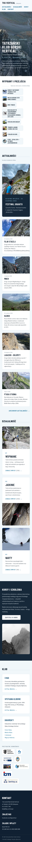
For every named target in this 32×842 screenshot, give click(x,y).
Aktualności (6, 7)
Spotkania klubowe (13, 699)
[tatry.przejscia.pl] (7, 766)
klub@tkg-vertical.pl (20, 57)
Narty (8, 558)
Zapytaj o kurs (11, 617)
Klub (4, 9)
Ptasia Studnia (10, 394)
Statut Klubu (8, 730)
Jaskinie (10, 484)
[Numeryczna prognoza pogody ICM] (7, 774)
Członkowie (8, 735)
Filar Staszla (10, 241)
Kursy (26, 7)
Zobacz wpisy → (13, 470)
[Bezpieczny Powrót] (7, 759)
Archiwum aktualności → (19, 411)
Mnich (6, 278)
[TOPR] (17, 759)
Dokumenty (9, 720)
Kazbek (7, 316)
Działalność (17, 7)
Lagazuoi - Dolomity (12, 355)
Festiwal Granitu (14, 204)
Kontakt (11, 9)
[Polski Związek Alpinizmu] (8, 752)
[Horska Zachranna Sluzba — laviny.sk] (10, 781)
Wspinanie (11, 456)
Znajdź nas (6, 814)
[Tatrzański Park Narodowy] (21, 766)
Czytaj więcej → (11, 689)
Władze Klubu (8, 732)
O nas (7, 678)
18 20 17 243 (7, 57)
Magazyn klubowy (9, 738)
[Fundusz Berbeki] (19, 752)
